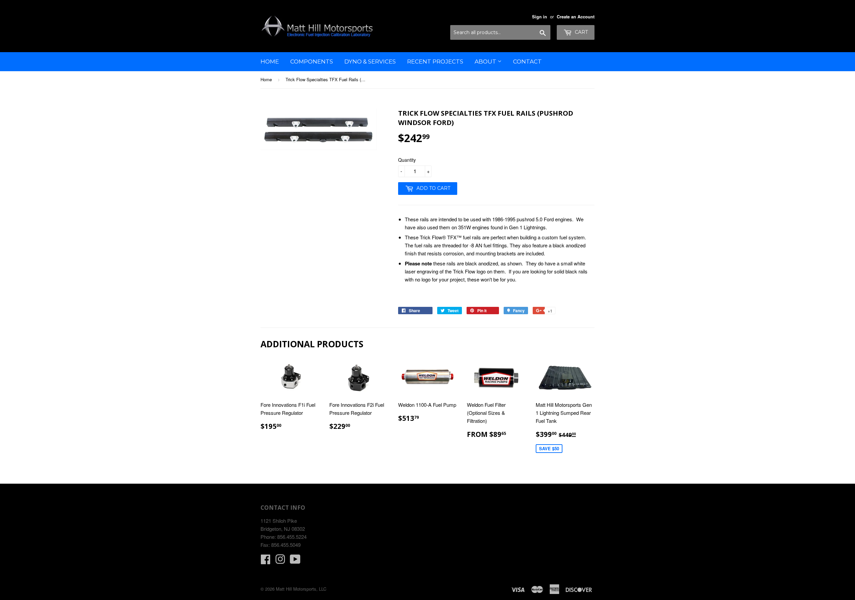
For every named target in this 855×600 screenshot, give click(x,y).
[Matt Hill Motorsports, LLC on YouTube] (295, 561)
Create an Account (575, 17)
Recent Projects (435, 61)
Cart (580, 32)
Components (311, 61)
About (486, 61)
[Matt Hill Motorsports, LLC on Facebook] (266, 561)
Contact (527, 61)
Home (270, 61)
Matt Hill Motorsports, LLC (301, 589)
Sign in (539, 17)
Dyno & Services (370, 61)
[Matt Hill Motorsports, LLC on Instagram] (280, 561)
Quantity (407, 159)
